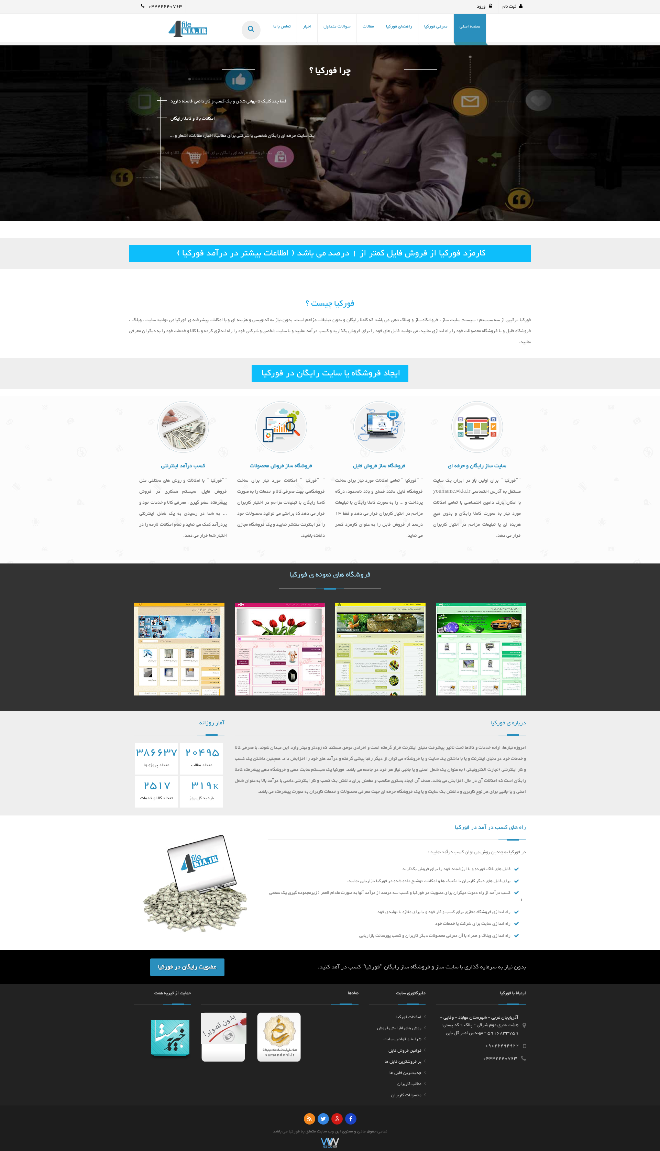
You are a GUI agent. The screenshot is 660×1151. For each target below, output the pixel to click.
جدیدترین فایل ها (405, 1073)
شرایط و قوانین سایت (402, 1039)
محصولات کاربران (406, 1095)
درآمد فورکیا (204, 253)
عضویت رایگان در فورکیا (187, 967)
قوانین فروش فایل (404, 1050)
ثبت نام (509, 6)
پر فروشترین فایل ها (403, 1061)
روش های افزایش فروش (399, 1028)
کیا (291, 1131)
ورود (481, 6)
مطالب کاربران (409, 1084)
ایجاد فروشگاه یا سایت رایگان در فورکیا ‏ (330, 373)
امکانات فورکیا (408, 1017)
